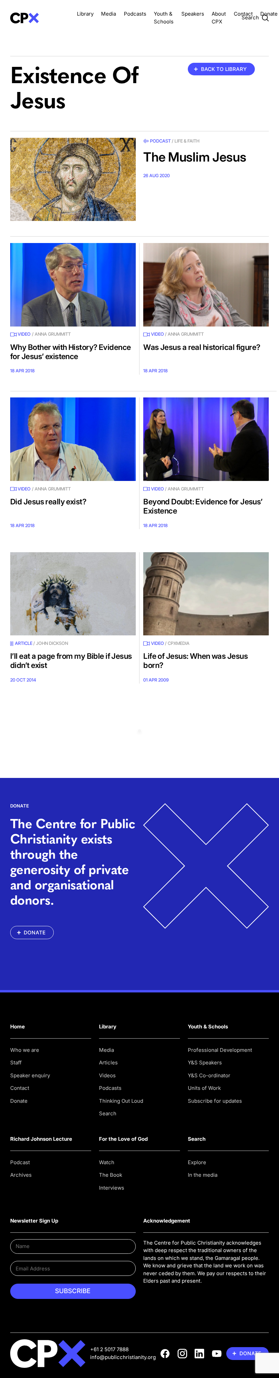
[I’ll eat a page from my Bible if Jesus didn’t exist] (73, 594)
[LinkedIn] (199, 1353)
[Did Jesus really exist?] (73, 439)
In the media (202, 1175)
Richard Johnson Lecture (41, 1139)
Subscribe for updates (215, 1101)
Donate (269, 14)
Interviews (111, 1188)
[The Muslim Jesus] (73, 179)
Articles (108, 1062)
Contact (243, 14)
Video (24, 334)
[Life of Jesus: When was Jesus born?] (206, 594)
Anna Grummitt (53, 334)
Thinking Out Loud (121, 1101)
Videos (107, 1075)
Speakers (192, 14)
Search (107, 1113)
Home (17, 1026)
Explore (197, 1162)
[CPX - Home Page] (39, 17)
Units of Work (204, 1088)
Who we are (24, 1050)
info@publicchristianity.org (123, 1357)
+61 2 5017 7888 (109, 1349)
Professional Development (220, 1050)
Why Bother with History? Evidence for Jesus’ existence (70, 351)
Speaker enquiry (30, 1075)
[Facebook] (165, 1353)
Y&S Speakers (205, 1062)
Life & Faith (187, 141)
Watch (106, 1162)
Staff (16, 1062)
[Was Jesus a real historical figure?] (206, 285)
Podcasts (135, 14)
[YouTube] (216, 1353)
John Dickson (52, 643)
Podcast (160, 141)
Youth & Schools (208, 1026)
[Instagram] (182, 1353)
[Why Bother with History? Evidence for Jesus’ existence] (73, 285)
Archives (21, 1175)
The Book (110, 1175)
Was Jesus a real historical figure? (201, 347)
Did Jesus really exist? (48, 501)
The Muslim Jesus (194, 157)
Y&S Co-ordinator (209, 1075)
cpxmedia (179, 643)
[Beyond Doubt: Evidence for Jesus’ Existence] (206, 439)
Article (23, 643)
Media (108, 14)
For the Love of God (123, 1139)
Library (85, 14)
